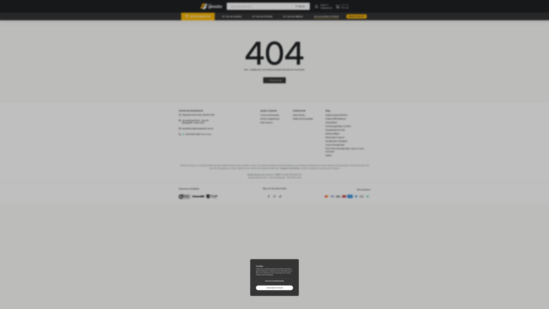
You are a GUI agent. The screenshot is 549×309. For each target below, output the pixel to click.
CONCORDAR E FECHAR (274, 288)
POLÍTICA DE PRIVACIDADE (274, 281)
